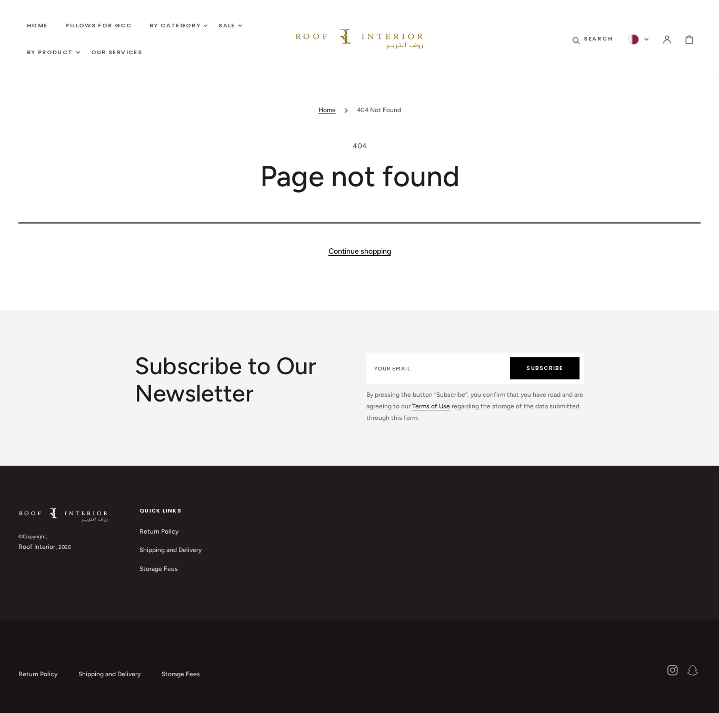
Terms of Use (431, 406)
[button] (592, 39)
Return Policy (158, 531)
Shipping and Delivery (170, 550)
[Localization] (638, 39)
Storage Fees (158, 569)
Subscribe (544, 368)
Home (327, 110)
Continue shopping (359, 251)
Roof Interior (36, 546)
